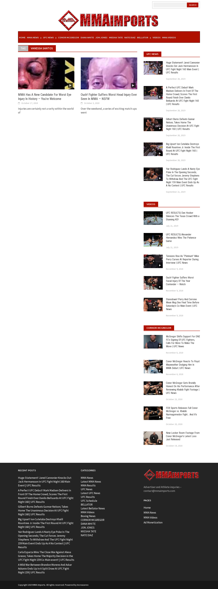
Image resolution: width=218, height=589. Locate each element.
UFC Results (88, 497)
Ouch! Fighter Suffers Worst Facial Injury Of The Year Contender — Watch (180, 281)
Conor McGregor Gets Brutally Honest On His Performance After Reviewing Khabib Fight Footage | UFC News (183, 387)
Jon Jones (101, 37)
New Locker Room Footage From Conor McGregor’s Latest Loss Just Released (183, 436)
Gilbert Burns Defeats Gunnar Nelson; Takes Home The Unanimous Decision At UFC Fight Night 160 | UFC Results (182, 124)
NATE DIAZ (87, 535)
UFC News (48, 37)
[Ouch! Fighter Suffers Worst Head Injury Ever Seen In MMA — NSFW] (109, 73)
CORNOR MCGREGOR (92, 520)
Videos (157, 37)
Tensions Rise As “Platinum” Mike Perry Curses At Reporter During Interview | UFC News (182, 259)
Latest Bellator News (93, 508)
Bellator (142, 37)
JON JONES (87, 527)
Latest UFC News (90, 493)
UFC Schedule (89, 501)
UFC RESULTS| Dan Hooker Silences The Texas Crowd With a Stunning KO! (182, 216)
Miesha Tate (116, 37)
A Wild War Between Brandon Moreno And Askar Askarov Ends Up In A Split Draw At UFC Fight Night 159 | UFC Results (45, 568)
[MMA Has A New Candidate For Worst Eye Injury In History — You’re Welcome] (46, 73)
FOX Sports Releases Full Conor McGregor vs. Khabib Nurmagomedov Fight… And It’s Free (182, 412)
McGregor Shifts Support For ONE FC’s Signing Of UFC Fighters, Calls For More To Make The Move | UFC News (183, 341)
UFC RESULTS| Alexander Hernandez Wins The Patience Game (181, 238)
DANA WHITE (88, 523)
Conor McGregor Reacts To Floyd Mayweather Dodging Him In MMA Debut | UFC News (182, 365)
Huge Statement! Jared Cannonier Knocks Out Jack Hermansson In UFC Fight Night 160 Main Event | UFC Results (183, 67)
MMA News (33, 37)
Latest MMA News (91, 481)
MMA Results (88, 485)
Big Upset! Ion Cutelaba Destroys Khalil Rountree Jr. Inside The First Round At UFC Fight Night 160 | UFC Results (183, 149)
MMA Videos (169, 37)
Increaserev (83, 584)
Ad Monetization (153, 522)
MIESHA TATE (88, 531)
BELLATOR (87, 504)
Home (22, 37)
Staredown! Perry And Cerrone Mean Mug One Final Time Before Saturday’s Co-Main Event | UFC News (182, 304)
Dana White (87, 37)
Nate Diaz (129, 37)
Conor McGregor (68, 37)
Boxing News (88, 516)
